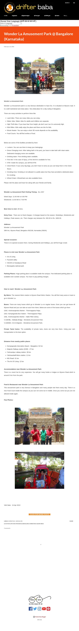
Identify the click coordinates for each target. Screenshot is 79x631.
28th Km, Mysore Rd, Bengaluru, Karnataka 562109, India (27, 523)
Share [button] (71, 521)
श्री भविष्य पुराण (47, 15)
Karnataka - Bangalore (15, 521)
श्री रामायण (57, 15)
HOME (5, 15)
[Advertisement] (39, 580)
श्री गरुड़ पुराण (37, 15)
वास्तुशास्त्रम (14, 15)
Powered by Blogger (40, 617)
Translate (15, 25)
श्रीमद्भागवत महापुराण (25, 15)
